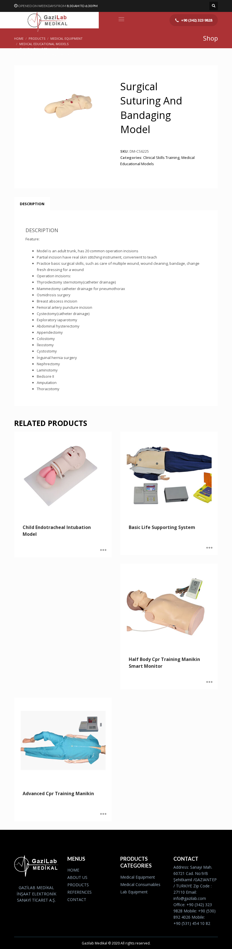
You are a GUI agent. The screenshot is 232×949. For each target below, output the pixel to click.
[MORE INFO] (103, 550)
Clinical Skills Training (161, 157)
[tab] (32, 204)
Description (32, 203)
